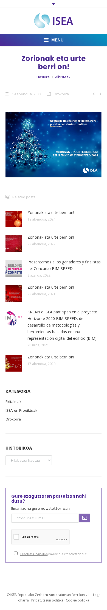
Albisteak (63, 76)
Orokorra (61, 93)
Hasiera (43, 76)
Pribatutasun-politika (33, 554)
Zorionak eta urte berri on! (50, 212)
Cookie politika (77, 600)
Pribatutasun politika (47, 600)
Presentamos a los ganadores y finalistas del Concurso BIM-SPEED (64, 265)
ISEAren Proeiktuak (21, 410)
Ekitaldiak (13, 401)
